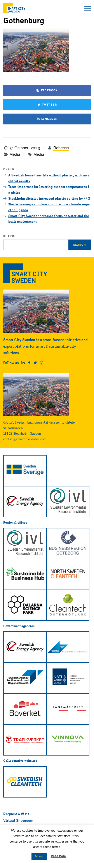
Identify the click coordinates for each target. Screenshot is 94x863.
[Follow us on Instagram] (41, 362)
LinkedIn (49, 119)
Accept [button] (39, 856)
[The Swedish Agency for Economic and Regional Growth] (25, 678)
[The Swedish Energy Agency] (25, 501)
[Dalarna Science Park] (25, 605)
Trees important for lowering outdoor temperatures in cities (48, 189)
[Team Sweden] (25, 470)
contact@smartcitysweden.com (24, 439)
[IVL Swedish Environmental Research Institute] (68, 501)
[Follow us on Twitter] (35, 362)
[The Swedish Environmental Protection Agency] (68, 678)
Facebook (49, 90)
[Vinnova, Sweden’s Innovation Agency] (68, 740)
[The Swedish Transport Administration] (25, 740)
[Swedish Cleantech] (25, 782)
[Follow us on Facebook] (29, 362)
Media (14, 154)
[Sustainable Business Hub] (25, 574)
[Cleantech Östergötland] (68, 605)
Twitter (49, 105)
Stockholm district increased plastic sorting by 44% (49, 198)
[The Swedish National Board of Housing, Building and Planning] (25, 709)
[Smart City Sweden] (14, 8)
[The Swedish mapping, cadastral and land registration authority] (68, 709)
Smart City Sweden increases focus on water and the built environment (48, 219)
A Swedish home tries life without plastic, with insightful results (48, 178)
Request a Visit (16, 813)
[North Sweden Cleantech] (68, 574)
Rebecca (61, 147)
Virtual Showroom (18, 820)
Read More (58, 856)
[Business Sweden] (68, 647)
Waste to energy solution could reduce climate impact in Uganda (49, 207)
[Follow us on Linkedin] (23, 362)
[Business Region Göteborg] (68, 543)
